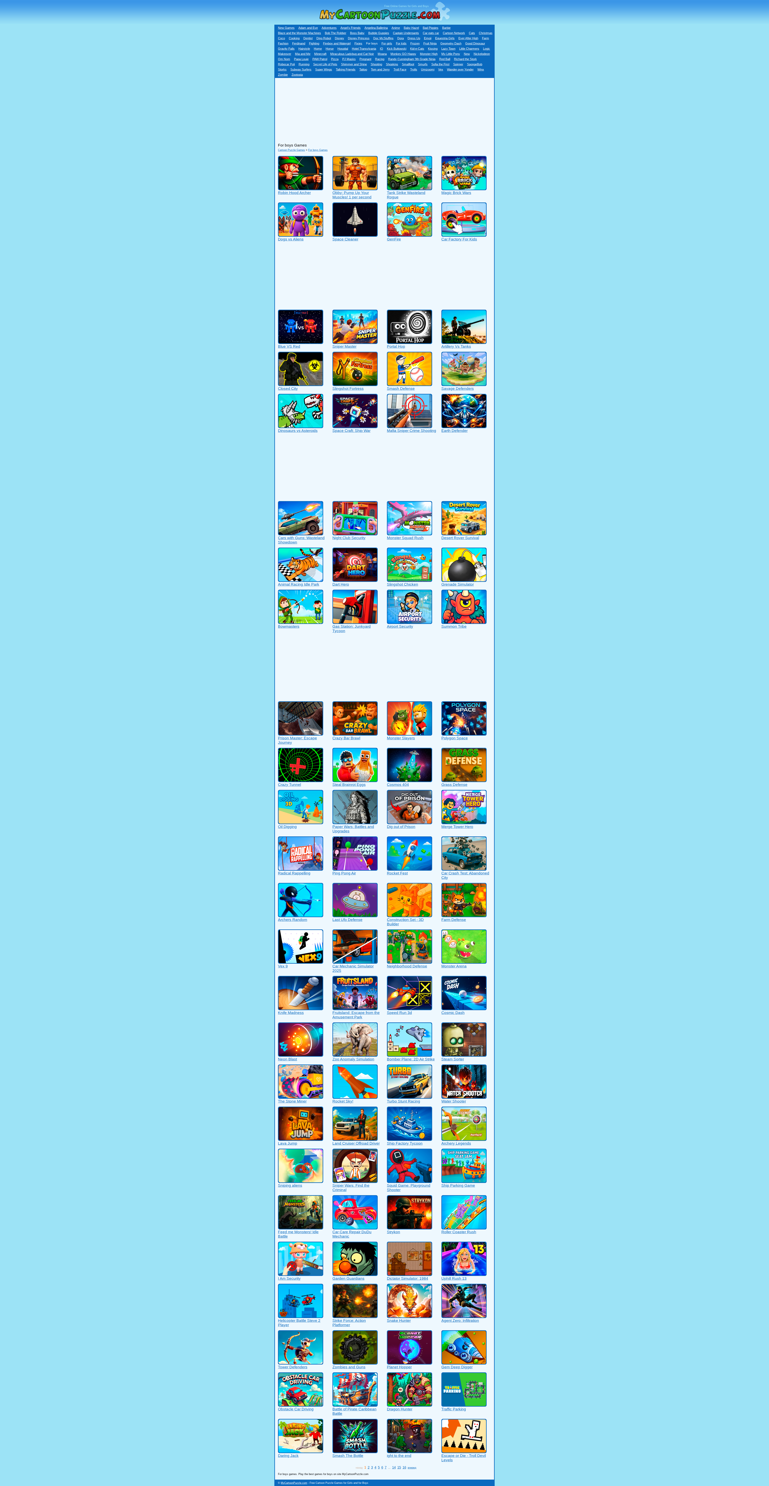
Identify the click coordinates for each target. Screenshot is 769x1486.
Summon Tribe (454, 626)
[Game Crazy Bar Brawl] (355, 734)
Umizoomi (427, 69)
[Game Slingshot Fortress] (355, 384)
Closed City (288, 388)
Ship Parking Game (458, 1185)
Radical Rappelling (294, 873)
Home (318, 48)
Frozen (415, 43)
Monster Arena (454, 966)
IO (381, 48)
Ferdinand (298, 43)
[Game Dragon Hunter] (410, 1405)
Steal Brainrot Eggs (349, 784)
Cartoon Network (454, 33)
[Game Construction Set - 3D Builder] (410, 915)
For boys (372, 43)
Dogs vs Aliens (291, 239)
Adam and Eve (308, 27)
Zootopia (297, 74)
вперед (412, 1467)
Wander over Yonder (460, 69)
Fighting (314, 43)
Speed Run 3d (399, 1013)
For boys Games (318, 150)
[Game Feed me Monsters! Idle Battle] (301, 1227)
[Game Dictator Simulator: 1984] (410, 1274)
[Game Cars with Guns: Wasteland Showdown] (301, 533)
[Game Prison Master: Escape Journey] (301, 734)
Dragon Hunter (399, 1409)
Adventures (329, 27)
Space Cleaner (345, 239)
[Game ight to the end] (410, 1451)
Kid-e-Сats (417, 48)
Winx (480, 69)
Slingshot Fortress (348, 388)
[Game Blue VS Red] (301, 342)
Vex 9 (283, 966)
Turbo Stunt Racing (403, 1101)
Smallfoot (408, 64)
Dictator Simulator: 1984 (407, 1278)
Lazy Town (448, 48)
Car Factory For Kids (459, 239)
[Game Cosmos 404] (410, 780)
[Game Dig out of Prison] (410, 822)
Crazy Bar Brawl (346, 738)
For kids (401, 43)
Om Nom (284, 59)
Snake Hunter (399, 1320)
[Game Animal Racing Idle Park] (301, 580)
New (467, 54)
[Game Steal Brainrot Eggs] (355, 780)
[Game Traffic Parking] (464, 1405)
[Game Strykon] (410, 1227)
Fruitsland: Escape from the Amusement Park (356, 1015)
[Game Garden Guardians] (355, 1274)
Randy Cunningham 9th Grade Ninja (411, 59)
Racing (379, 59)
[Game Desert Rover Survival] (464, 533)
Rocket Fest (397, 873)
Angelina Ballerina (376, 27)
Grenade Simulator (457, 584)
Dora (400, 38)
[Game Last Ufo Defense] (355, 915)
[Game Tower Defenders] (301, 1363)
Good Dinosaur (475, 43)
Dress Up (414, 38)
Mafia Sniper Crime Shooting (411, 431)
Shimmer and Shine (354, 64)
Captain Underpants (406, 33)
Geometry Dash (450, 43)
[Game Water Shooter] (464, 1097)
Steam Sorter (452, 1059)
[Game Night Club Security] (355, 533)
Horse (330, 48)
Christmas (485, 33)
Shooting (376, 64)
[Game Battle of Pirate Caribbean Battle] (355, 1405)
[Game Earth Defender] (464, 426)
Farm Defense (453, 920)
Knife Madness (291, 1013)
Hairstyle (304, 48)
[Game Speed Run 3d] (410, 1008)
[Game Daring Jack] (301, 1451)
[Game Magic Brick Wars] (464, 188)
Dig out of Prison (401, 827)
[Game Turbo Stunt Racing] (410, 1097)
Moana (382, 54)
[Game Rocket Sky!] (355, 1097)
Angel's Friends (350, 27)
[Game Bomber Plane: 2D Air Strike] (410, 1055)
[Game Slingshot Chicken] (410, 580)
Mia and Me (302, 54)
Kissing (433, 48)
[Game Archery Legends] (464, 1139)
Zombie (283, 74)
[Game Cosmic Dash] (464, 1008)
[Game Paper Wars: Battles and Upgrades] (355, 822)
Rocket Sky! (342, 1101)
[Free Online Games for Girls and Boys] (373, 23)
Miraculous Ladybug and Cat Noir (352, 54)
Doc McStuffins (383, 38)
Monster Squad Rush (405, 538)
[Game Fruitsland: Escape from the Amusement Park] (355, 1008)
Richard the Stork (465, 59)
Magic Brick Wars (456, 193)
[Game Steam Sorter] (464, 1055)
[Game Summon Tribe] (464, 622)
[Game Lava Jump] (301, 1139)
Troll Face (400, 69)
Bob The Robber (335, 33)
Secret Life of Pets (325, 64)
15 (399, 1467)
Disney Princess (358, 38)
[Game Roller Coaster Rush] (464, 1227)
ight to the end (399, 1456)
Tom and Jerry (380, 69)
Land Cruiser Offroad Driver (356, 1143)
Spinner (458, 64)
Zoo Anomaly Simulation (353, 1059)
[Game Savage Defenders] (464, 384)
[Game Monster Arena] (464, 962)
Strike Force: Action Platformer (349, 1322)
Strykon (393, 1232)
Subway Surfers (300, 69)
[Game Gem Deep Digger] (464, 1363)
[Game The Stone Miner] (301, 1097)
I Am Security (289, 1278)
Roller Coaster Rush (458, 1232)
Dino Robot (323, 38)
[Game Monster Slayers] (410, 734)
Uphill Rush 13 (454, 1278)
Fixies (358, 43)
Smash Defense (401, 388)
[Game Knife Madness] (301, 1008)
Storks (282, 69)
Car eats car (431, 33)
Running (304, 64)
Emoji (427, 38)
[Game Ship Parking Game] (464, 1181)
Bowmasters (288, 626)
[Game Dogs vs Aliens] (301, 235)
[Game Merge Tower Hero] (464, 822)
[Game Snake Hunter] (410, 1316)
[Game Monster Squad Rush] (410, 533)
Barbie (446, 27)
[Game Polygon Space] (464, 734)
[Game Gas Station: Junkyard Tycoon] (355, 622)
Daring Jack (288, 1456)
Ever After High (468, 38)
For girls (386, 43)
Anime (396, 27)
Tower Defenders (292, 1367)
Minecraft (320, 54)
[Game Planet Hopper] (410, 1363)
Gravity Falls (286, 48)
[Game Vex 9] (301, 962)
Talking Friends (345, 69)
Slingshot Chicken (402, 584)
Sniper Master (344, 346)
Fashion (283, 43)
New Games (286, 27)
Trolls (413, 69)
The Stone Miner (292, 1101)
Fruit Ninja (430, 43)
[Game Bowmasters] (301, 622)
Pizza (334, 59)
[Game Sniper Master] (355, 342)
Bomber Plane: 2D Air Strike (411, 1059)
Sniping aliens (290, 1185)
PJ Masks (349, 59)
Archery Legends (456, 1143)
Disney (339, 38)
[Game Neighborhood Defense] (410, 962)
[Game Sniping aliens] (301, 1181)
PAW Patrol (319, 59)
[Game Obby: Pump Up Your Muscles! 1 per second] (355, 188)
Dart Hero (340, 584)
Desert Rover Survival (460, 538)
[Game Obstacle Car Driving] (301, 1405)
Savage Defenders (457, 388)
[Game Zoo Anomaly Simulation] (355, 1055)
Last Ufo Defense (347, 920)
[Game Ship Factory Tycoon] (410, 1139)
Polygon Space (454, 738)
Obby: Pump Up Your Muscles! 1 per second (351, 195)
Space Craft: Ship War (351, 431)
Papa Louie (301, 59)
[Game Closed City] (301, 384)
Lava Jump (287, 1143)
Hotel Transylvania (364, 48)
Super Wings (323, 69)
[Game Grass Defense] (464, 780)
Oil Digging (287, 827)
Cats (472, 33)
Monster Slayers (401, 738)
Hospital (342, 48)
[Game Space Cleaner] (355, 235)
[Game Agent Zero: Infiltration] (464, 1316)
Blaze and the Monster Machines (299, 33)
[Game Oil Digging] (301, 822)
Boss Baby (357, 33)
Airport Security (400, 626)
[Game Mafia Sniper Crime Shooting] (410, 426)
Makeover (284, 54)
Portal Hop (396, 346)
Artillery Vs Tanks (456, 346)
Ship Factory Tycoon (405, 1143)
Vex (440, 69)
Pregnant (365, 59)
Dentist (308, 38)
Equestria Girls (445, 38)
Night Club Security (348, 538)
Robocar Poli (286, 64)
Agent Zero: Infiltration (460, 1320)
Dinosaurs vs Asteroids (298, 431)
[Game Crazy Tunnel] (301, 780)
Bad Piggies (430, 27)
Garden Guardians (348, 1278)
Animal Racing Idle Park (298, 584)
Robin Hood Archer (294, 193)
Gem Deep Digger (457, 1367)
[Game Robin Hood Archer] (301, 188)
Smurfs (423, 64)
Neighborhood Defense (407, 966)
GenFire (394, 239)
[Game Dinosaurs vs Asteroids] (301, 426)
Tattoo (363, 69)
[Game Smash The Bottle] (355, 1451)
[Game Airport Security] (410, 622)
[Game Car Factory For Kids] (464, 235)
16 (404, 1467)
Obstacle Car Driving (296, 1409)
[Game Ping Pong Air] (355, 869)
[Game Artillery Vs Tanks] (464, 342)
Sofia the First (440, 64)
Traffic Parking (453, 1409)
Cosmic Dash (453, 1013)
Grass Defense (454, 784)
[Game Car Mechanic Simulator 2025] (355, 962)
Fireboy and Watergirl (337, 43)
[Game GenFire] (410, 235)
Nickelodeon (482, 54)
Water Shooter (453, 1101)
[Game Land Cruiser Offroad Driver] (355, 1139)
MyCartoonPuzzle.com (294, 1482)
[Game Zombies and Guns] (355, 1363)
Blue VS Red (289, 346)
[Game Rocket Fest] (410, 869)
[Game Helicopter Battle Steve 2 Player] (301, 1316)
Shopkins (392, 64)
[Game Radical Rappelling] (301, 869)
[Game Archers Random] (301, 915)
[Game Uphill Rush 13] (464, 1274)
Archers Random (292, 920)
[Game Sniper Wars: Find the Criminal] (355, 1181)
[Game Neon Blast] (301, 1055)
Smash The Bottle (347, 1456)
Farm (485, 38)
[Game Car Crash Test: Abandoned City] (464, 869)
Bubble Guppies (378, 33)
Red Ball (444, 59)
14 (394, 1467)
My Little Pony (450, 54)
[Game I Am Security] (301, 1274)
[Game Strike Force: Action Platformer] (355, 1316)
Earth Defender (454, 431)
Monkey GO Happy (403, 54)
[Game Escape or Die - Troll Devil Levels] (464, 1451)
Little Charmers (469, 48)
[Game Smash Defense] (410, 384)
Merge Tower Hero (457, 827)
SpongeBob (474, 64)
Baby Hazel (411, 27)
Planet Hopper (399, 1367)
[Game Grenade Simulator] (464, 580)
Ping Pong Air (344, 873)
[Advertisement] (383, 109)
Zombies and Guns (348, 1367)
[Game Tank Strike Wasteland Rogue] (410, 188)
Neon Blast (287, 1059)
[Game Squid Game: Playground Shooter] (410, 1181)
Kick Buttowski (396, 48)
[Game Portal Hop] (410, 342)
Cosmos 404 (398, 784)
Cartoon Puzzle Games (291, 150)
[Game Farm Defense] (464, 915)
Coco (281, 38)
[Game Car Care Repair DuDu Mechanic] (355, 1227)
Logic (486, 48)
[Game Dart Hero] (355, 580)
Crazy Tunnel (289, 784)
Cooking (294, 38)
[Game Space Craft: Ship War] (355, 426)
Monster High (429, 54)
